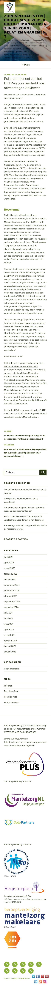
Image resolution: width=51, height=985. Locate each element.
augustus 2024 (11, 607)
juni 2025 (8, 557)
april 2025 (9, 562)
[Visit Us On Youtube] (47, 978)
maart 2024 (9, 635)
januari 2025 (10, 579)
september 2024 (12, 601)
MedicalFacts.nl (30, 417)
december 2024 (12, 585)
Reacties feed (10, 697)
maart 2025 (9, 568)
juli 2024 (8, 613)
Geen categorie (11, 669)
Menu (27, 65)
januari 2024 (10, 646)
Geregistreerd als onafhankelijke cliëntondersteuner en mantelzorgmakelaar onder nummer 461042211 (25, 899)
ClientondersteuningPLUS (21, 745)
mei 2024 (8, 624)
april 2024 (9, 629)
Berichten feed (11, 691)
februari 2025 (10, 574)
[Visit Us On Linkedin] (35, 983)
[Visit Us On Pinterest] (42, 978)
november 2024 (12, 590)
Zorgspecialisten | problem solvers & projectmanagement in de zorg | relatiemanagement (25, 26)
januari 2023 (10, 652)
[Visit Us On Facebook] (38, 978)
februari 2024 (10, 641)
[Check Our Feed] (40, 983)
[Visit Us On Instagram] (44, 983)
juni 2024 (8, 618)
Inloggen (8, 686)
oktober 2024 (10, 596)
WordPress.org (11, 702)
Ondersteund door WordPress (17, 978)
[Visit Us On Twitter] (33, 978)
